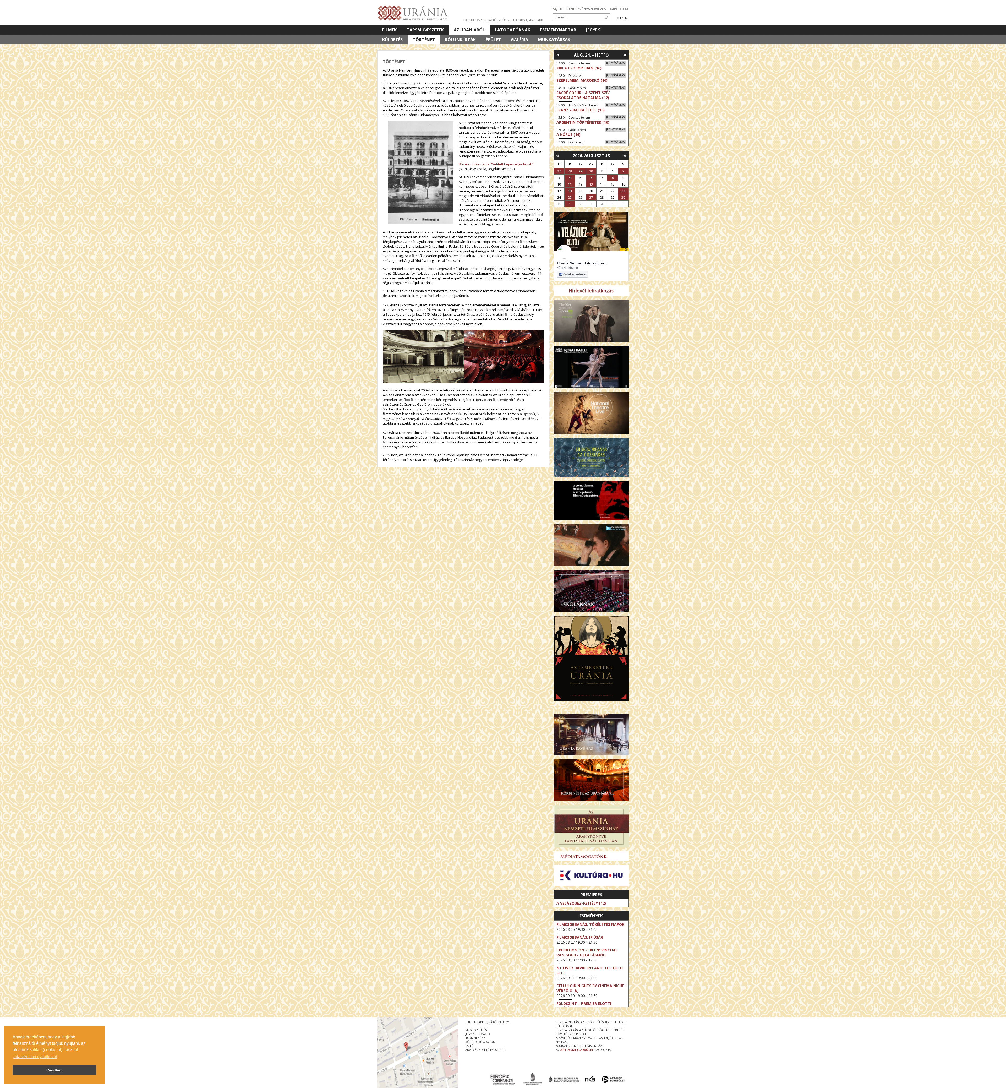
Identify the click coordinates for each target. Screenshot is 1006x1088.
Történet (424, 39)
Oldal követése (574, 274)
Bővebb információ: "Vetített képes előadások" (496, 164)
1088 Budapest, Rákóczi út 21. (487, 20)
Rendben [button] (54, 1070)
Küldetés (392, 39)
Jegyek (593, 30)
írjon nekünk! (475, 1038)
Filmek (389, 30)
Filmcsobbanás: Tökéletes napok (590, 924)
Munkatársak (554, 39)
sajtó (469, 1046)
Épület (493, 39)
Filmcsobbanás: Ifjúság (579, 937)
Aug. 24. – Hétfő (591, 55)
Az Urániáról (469, 30)
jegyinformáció (477, 1034)
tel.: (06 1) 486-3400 (528, 20)
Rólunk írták (460, 39)
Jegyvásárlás (615, 63)
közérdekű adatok (480, 1042)
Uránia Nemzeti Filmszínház (581, 263)
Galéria (519, 39)
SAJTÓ (557, 9)
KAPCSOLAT (619, 9)
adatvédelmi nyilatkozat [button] (35, 1056)
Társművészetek (425, 30)
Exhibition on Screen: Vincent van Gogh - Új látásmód (586, 953)
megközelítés (476, 1030)
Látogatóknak (512, 30)
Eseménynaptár (558, 30)
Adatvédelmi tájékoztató (485, 1050)
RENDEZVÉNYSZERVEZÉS (586, 9)
